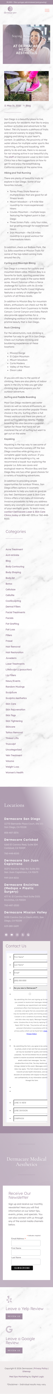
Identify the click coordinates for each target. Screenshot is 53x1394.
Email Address (18, 1238)
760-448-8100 (11, 853)
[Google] (28, 935)
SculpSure (11, 692)
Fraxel (9, 640)
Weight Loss (12, 766)
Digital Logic (38, 1376)
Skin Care (11, 703)
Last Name (16, 1257)
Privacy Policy (40, 1368)
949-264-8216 (11, 877)
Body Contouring (15, 566)
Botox (9, 583)
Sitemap (26, 1371)
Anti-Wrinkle (12, 555)
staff (11, 156)
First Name (16, 1248)
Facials (9, 618)
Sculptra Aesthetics (16, 698)
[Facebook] (6, 935)
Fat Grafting (12, 623)
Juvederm (11, 658)
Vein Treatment (14, 755)
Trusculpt (11, 743)
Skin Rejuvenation (15, 709)
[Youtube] (12, 935)
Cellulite (10, 595)
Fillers (9, 635)
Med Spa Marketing (18, 1376)
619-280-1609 (11, 926)
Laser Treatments (15, 663)
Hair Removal (13, 646)
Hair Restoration (14, 652)
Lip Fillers (11, 675)
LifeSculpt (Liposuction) (19, 669)
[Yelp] (23, 935)
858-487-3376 (11, 832)
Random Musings (15, 686)
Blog (28, 105)
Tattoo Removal (14, 732)
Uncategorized (14, 749)
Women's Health (14, 772)
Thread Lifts (12, 738)
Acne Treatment (14, 549)
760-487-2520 (11, 905)
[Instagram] (17, 935)
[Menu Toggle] (47, 10)
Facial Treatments (15, 612)
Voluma (10, 761)
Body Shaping (13, 572)
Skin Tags (11, 715)
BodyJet (10, 578)
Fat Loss (10, 629)
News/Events (13, 680)
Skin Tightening (14, 721)
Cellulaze (10, 589)
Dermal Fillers (13, 606)
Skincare (10, 726)
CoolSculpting (13, 600)
